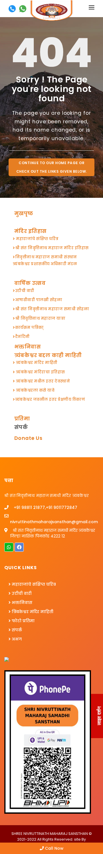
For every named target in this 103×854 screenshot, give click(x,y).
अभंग (16, 639)
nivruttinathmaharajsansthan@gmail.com (54, 522)
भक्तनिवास (21, 602)
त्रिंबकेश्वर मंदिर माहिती (32, 612)
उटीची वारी (21, 593)
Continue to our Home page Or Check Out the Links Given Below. (51, 167)
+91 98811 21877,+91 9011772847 (45, 507)
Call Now (54, 848)
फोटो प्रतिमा (23, 621)
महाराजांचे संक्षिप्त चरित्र (33, 584)
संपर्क (20, 427)
